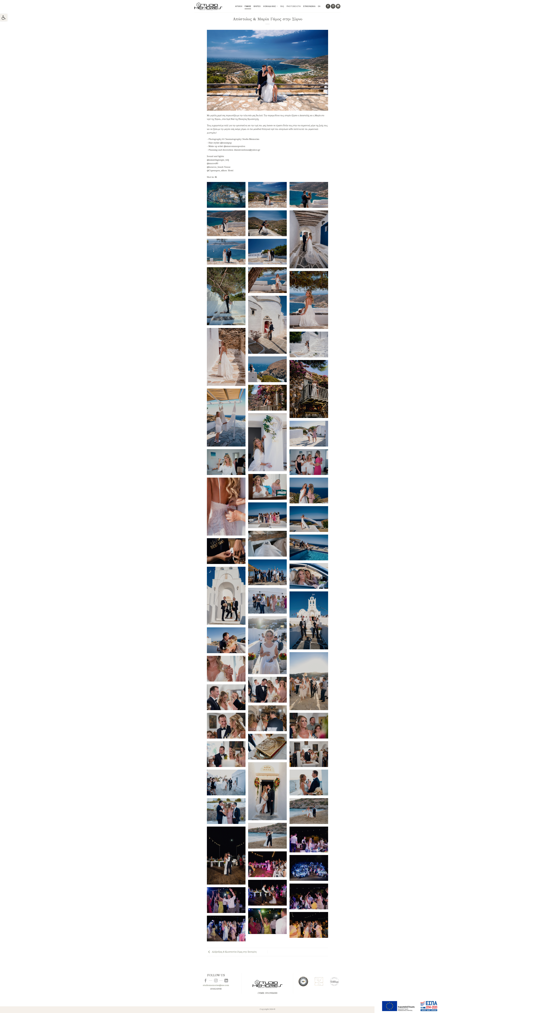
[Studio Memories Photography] (208, 6)
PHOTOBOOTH (294, 6)
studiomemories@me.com (216, 985)
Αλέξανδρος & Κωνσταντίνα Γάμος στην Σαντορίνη (234, 952)
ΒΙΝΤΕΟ (257, 6)
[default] (226, 195)
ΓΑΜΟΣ (248, 6)
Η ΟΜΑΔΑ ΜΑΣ (269, 6)
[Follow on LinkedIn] (338, 6)
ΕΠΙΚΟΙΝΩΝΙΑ (309, 6)
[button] (3, 17)
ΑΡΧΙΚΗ (238, 6)
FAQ (282, 6)
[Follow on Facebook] (328, 6)
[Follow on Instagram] (333, 6)
